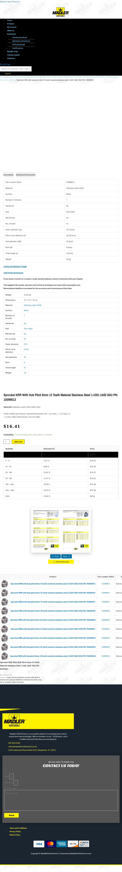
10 (25, 367)
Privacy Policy (15, 831)
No (25, 323)
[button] (54, 34)
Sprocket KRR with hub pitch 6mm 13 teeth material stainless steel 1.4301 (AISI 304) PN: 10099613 (52, 584)
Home (9, 20)
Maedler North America (10, 1)
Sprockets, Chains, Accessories (18, 77)
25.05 (26, 349)
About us (10, 30)
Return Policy (15, 835)
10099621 (106, 629)
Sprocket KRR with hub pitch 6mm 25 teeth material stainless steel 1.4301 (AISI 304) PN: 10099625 (53, 647)
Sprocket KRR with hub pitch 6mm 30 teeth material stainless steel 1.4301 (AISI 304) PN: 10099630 (53, 656)
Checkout (11, 58)
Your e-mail (9, 783)
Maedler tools (12, 51)
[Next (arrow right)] (15, 871)
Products (10, 24)
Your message (10, 788)
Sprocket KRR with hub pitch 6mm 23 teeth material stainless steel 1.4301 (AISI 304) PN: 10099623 (53, 638)
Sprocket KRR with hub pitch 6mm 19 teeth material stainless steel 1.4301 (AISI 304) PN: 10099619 (52, 611)
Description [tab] (9, 175)
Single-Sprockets (48, 77)
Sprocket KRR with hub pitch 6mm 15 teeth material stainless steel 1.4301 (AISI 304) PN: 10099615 (52, 593)
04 (25, 334)
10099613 (106, 584)
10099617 (106, 602)
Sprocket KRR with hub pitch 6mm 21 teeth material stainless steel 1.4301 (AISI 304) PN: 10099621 (53, 629)
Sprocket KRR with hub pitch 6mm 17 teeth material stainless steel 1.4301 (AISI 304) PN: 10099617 (53, 602)
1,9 (25, 373)
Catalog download (19, 37)
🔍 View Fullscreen (61, 562)
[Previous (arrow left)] (5, 871)
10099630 (106, 656)
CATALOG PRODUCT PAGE (15, 266)
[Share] (25, 867)
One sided (28, 328)
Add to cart (18, 441)
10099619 (106, 611)
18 (25, 357)
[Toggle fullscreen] (15, 867)
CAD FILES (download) (13, 273)
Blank (26, 310)
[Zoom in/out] (5, 867)
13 (25, 339)
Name (6, 776)
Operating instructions (21, 41)
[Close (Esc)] (35, 867)
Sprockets (36, 77)
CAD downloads (18, 45)
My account (11, 27)
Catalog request (13, 55)
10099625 (106, 647)
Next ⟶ (66, 556)
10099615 (106, 593)
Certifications (17, 48)
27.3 (25, 344)
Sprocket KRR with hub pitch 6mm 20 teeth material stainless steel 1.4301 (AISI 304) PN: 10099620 (53, 620)
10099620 (106, 620)
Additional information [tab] (25, 175)
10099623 (106, 638)
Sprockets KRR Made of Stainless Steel (71, 77)
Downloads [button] (11, 34)
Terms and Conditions (18, 828)
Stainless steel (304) (32, 305)
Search (8, 73)
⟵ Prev (55, 556)
